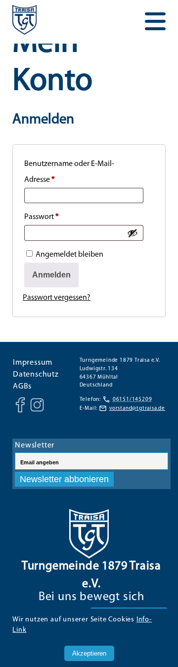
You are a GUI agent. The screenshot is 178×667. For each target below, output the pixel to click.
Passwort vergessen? (56, 298)
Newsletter (34, 445)
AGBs (22, 386)
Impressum (32, 363)
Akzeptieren (89, 653)
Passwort (60, 217)
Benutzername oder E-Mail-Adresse (69, 172)
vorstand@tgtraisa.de (137, 408)
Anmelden (51, 275)
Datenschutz (36, 375)
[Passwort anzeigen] (132, 233)
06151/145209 (132, 399)
